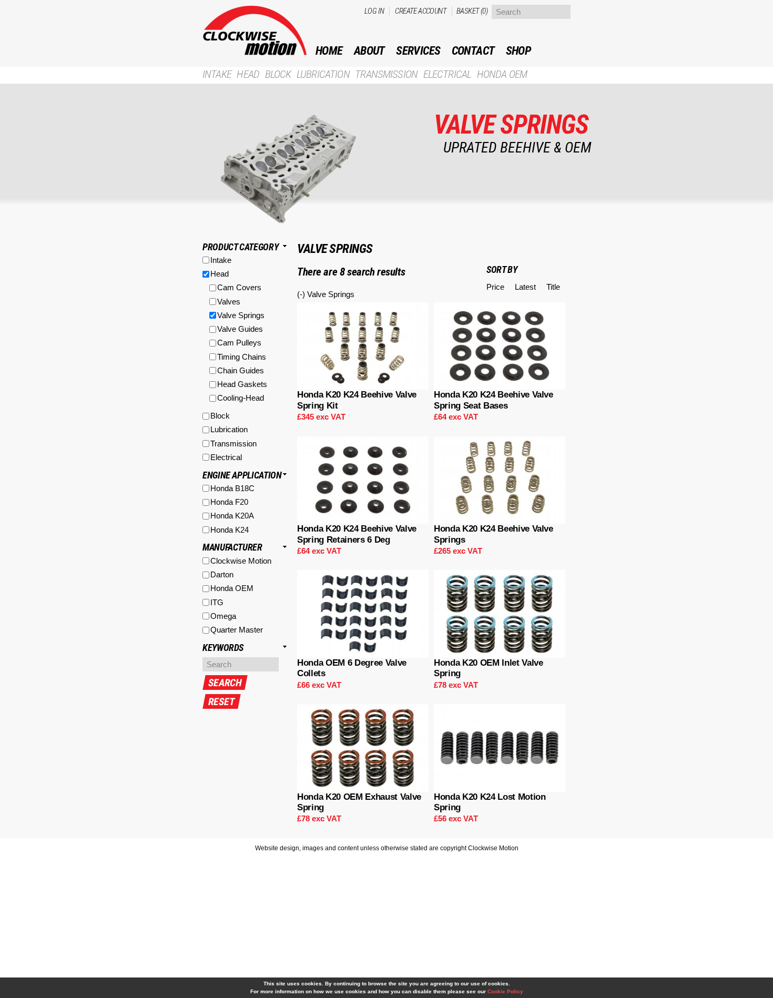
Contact (473, 51)
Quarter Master (236, 629)
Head (248, 74)
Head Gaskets (242, 384)
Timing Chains (241, 356)
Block (278, 74)
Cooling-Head (240, 397)
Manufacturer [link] (232, 547)
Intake (216, 74)
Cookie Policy (505, 991)
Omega (223, 616)
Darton (221, 574)
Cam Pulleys (239, 342)
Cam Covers (239, 287)
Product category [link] (240, 246)
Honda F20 (229, 501)
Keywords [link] (222, 647)
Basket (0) (471, 11)
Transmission (386, 74)
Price (495, 286)
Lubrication (323, 74)
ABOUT (369, 51)
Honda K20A (232, 515)
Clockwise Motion (240, 560)
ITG (216, 602)
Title (553, 286)
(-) (302, 294)
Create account (420, 11)
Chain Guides (240, 370)
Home (329, 51)
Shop (518, 51)
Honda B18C (232, 488)
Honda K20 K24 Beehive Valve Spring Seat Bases (493, 400)
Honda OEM (502, 74)
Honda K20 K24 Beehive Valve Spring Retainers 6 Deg (356, 534)
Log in (374, 11)
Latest (525, 286)
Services (418, 51)
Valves (228, 301)
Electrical (447, 74)
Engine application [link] (242, 475)
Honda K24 (229, 529)
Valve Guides (240, 328)
